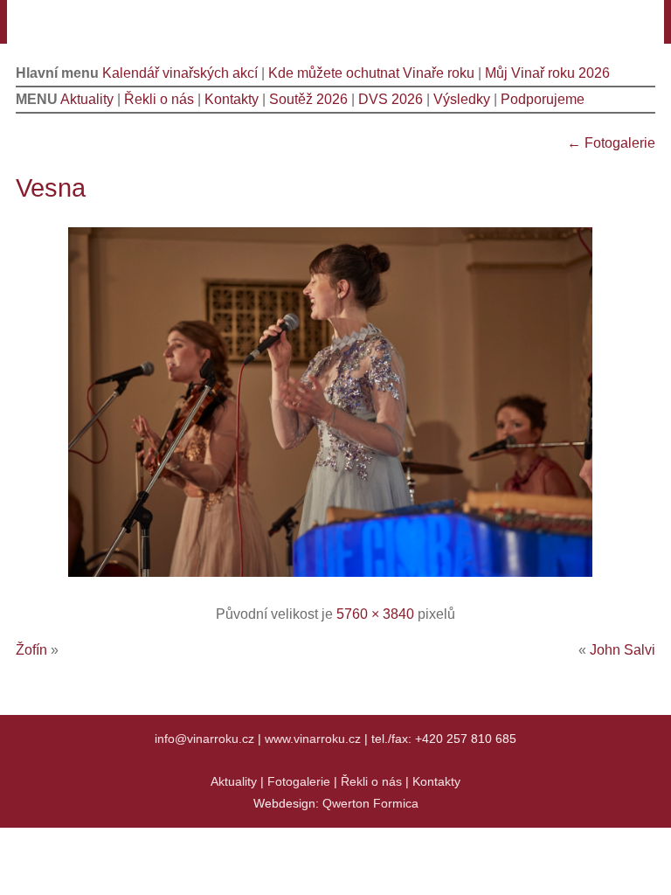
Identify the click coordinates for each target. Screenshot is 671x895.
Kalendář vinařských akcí (180, 73)
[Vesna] (336, 578)
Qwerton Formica (370, 803)
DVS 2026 (390, 99)
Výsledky (461, 99)
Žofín (31, 649)
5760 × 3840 (375, 614)
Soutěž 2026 (308, 99)
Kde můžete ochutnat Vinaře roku (371, 73)
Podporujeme (543, 99)
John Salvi (622, 649)
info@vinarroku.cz (204, 739)
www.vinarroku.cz (313, 739)
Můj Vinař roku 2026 (547, 73)
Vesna (51, 188)
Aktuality (87, 99)
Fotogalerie (611, 142)
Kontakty (231, 99)
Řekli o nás (159, 99)
